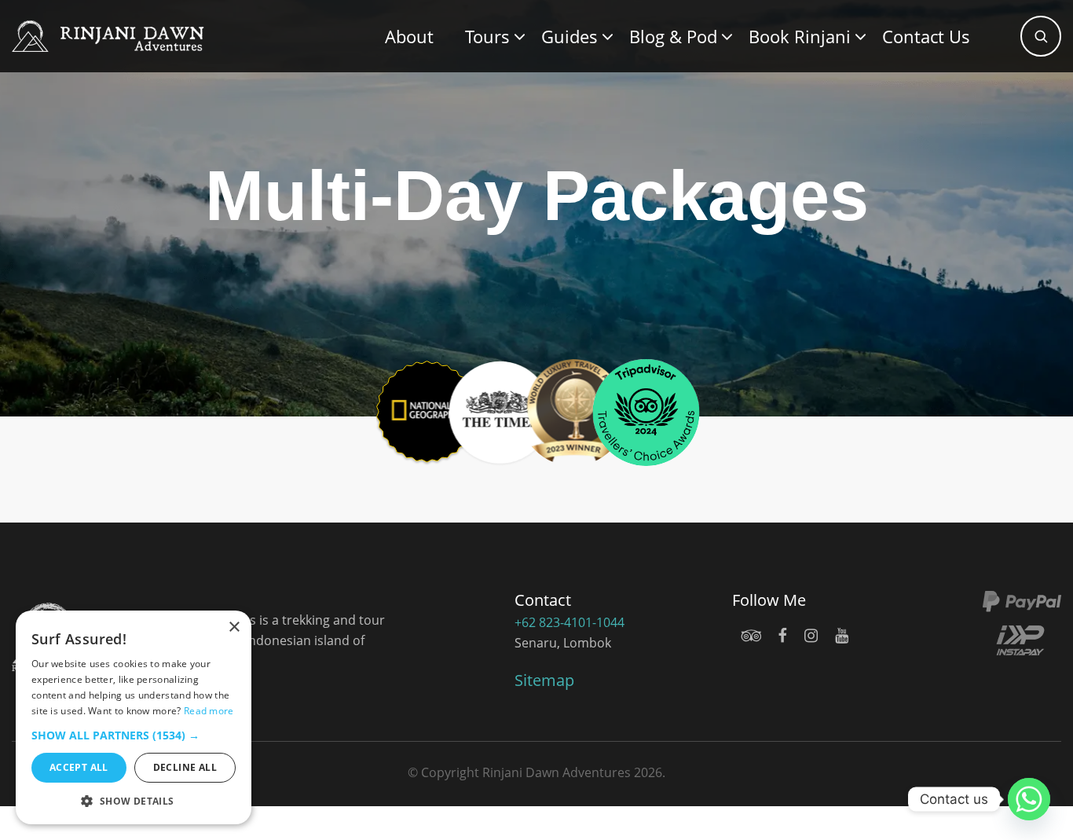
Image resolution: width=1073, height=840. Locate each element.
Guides (569, 36)
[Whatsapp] (1029, 799)
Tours (487, 36)
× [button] (234, 627)
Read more (209, 710)
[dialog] (133, 717)
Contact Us (926, 36)
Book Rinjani (800, 36)
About (409, 36)
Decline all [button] (185, 767)
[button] (133, 735)
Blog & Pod (673, 36)
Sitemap (544, 680)
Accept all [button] (78, 767)
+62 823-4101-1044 (569, 622)
